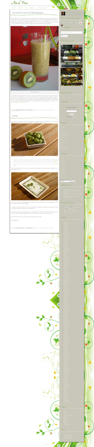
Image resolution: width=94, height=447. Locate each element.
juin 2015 (65, 329)
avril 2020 (65, 271)
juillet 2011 (66, 391)
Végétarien (44, 109)
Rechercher (64, 35)
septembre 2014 (67, 340)
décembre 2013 (67, 352)
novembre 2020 (67, 261)
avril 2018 (65, 286)
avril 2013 (65, 363)
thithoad (65, 209)
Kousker (25, 122)
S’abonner (32, 7)
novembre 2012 (67, 370)
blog (43, 22)
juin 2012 (65, 376)
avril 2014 (65, 347)
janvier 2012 (66, 383)
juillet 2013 (66, 359)
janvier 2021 (66, 259)
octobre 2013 (66, 355)
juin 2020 (65, 268)
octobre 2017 (66, 293)
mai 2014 (65, 346)
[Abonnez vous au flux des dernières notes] (63, 22)
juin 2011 (65, 392)
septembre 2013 (67, 356)
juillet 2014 (66, 343)
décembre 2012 (67, 368)
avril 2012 (65, 379)
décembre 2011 (67, 384)
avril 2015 (65, 331)
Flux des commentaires (68, 437)
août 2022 (65, 239)
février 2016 (66, 318)
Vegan (40, 109)
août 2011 (65, 389)
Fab (23, 122)
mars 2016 (66, 317)
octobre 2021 (66, 251)
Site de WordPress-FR (68, 438)
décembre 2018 (67, 277)
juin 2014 (65, 344)
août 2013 (65, 358)
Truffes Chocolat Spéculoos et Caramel (71, 196)
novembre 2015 (67, 322)
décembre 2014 (67, 337)
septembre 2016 (67, 309)
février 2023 (63, 174)
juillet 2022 (66, 240)
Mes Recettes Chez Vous (65, 133)
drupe (44, 159)
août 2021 (65, 252)
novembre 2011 (67, 385)
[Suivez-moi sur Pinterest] (80, 23)
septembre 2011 (67, 388)
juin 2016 (65, 313)
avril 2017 (65, 300)
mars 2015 (66, 333)
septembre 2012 (67, 372)
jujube (15, 159)
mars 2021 (66, 256)
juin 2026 (62, 158)
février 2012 (66, 381)
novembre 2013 (67, 354)
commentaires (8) (15, 110)
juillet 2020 (66, 267)
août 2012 (65, 373)
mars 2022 (66, 246)
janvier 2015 (66, 335)
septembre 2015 (67, 325)
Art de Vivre (47, 444)
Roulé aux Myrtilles (72, 209)
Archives (20, 7)
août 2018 (65, 282)
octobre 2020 (66, 263)
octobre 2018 (66, 280)
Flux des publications (67, 435)
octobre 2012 (66, 371)
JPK (64, 208)
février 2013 (66, 366)
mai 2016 (65, 314)
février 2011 (66, 397)
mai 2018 (65, 285)
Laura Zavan (36, 22)
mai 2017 (65, 298)
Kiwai (15, 115)
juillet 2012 (66, 375)
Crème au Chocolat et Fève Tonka (70, 189)
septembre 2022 (67, 238)
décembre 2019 (67, 273)
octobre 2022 (66, 236)
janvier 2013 (66, 367)
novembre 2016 (67, 306)
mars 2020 (66, 272)
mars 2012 (66, 380)
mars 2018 (66, 288)
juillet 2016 (66, 311)
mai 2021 (65, 253)
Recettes (36, 109)
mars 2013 (66, 364)
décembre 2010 (67, 400)
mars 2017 (66, 301)
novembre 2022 (67, 235)
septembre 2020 (67, 264)
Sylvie (67, 12)
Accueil (14, 7)
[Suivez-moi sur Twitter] (76, 22)
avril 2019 (65, 276)
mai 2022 (65, 243)
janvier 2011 (66, 399)
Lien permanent (50, 109)
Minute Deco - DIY (64, 135)
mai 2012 (65, 377)
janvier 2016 (66, 319)
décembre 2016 (67, 305)
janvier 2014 (66, 351)
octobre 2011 (66, 387)
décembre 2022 (64, 177)
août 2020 (65, 265)
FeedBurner (74, 116)
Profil (26, 7)
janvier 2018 (66, 289)
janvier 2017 (66, 304)
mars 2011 (66, 396)
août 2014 (65, 342)
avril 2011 (65, 395)
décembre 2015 (67, 321)
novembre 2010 (67, 401)
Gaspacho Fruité (75, 211)
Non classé (63, 137)
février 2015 (66, 334)
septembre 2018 (67, 281)
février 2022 (66, 247)
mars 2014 (66, 348)
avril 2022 (65, 244)
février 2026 (63, 160)
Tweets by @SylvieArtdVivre (66, 97)
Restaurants (63, 141)
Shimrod (53, 121)
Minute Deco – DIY (67, 416)
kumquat (16, 164)
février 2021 (66, 257)
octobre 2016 (66, 308)
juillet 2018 (66, 284)
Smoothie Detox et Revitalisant (27, 12)
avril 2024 (63, 166)
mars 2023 (63, 172)
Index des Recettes (42, 7)
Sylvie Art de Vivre (67, 207)
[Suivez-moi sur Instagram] (62, 25)
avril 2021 (65, 255)
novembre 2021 (67, 249)
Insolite (36, 227)
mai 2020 (65, 269)
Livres (62, 131)
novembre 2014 (67, 338)
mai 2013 (65, 362)
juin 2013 (65, 360)
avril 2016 (65, 315)
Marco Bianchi (53, 21)
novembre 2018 (67, 279)
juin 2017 (65, 297)
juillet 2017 (66, 296)
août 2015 (65, 326)
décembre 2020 (67, 260)
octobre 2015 (66, 323)
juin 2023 (62, 168)
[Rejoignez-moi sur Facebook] (69, 22)
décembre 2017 (67, 290)
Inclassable (63, 127)
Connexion (66, 434)
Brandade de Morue (76, 207)
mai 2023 (62, 170)
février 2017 (66, 302)
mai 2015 (65, 330)
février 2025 (63, 164)
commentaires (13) (50, 227)
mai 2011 (65, 393)
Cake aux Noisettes (67, 197)
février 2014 (66, 350)
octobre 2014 (66, 339)
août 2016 (65, 310)
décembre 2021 (67, 248)
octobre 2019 (66, 275)
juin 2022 (65, 242)
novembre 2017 (67, 292)
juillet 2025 (63, 162)
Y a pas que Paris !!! (64, 148)
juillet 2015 (66, 327)
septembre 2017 (67, 294)
